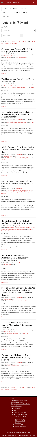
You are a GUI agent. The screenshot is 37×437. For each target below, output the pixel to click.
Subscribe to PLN (20, 419)
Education (9, 266)
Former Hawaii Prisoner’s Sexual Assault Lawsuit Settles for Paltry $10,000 (16, 357)
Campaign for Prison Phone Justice (20, 404)
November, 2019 (8, 55)
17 (30, 41)
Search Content (6, 9)
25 (8, 43)
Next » (15, 43)
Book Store (18, 423)
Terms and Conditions (20, 412)
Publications (24, 9)
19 (34, 41)
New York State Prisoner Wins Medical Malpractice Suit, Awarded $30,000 (16, 325)
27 (12, 43)
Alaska (3, 159)
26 (10, 43)
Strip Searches (10, 122)
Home (12, 398)
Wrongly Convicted (16, 406)
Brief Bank (16, 9)
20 (2, 43)
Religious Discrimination (12, 157)
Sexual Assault (10, 365)
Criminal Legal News (17, 402)
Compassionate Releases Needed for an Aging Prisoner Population (17, 50)
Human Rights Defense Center (19, 400)
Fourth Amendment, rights (20, 122)
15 (27, 41)
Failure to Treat (4, 192)
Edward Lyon (19, 54)
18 (32, 41)
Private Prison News (20, 426)
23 (5, 43)
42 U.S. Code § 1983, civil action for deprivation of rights (18, 228)
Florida (32, 87)
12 (22, 41)
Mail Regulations (25, 157)
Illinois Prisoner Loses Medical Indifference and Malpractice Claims (17, 222)
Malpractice (15, 333)
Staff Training (25, 192)
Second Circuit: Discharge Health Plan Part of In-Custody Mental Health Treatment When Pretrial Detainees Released (18, 291)
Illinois (32, 122)
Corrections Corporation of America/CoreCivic (17, 190)
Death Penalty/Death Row (13, 87)
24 (7, 43)
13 (23, 41)
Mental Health (10, 301)
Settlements (17, 365)
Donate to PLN (19, 425)
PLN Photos (26, 13)
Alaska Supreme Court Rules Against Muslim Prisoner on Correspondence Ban (17, 149)
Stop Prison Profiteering (20, 414)
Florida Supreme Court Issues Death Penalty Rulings (17, 80)
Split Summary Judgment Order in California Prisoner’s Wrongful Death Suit (18, 183)
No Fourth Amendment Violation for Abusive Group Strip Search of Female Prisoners (17, 114)
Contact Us (17, 409)
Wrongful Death (18, 192)
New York (25, 333)
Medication (9, 333)
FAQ (15, 410)
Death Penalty (22, 87)
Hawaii (26, 365)
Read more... (4, 73)
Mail (20, 157)
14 (25, 41)
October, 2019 (7, 264)
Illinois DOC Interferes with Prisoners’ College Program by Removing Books (15, 258)
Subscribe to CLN (20, 421)
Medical (9, 57)
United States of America (21, 57)
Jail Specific (11, 192)
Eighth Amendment (26, 227)
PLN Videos (6, 17)
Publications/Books (16, 266)
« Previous (12, 41)
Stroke (12, 227)
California (3, 193)
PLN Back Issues (7, 13)
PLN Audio (17, 13)
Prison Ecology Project (20, 416)
